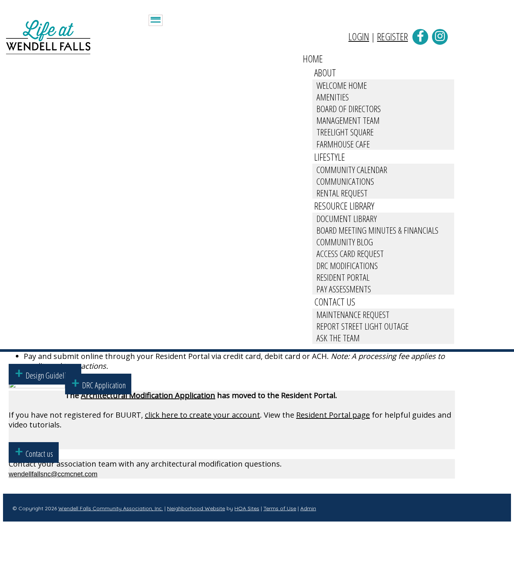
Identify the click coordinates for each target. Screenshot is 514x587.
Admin (308, 508)
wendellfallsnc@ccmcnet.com (53, 474)
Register (392, 36)
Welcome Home (341, 85)
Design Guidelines (51, 375)
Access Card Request (350, 253)
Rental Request (342, 193)
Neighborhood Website (196, 508)
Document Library (346, 218)
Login (358, 36)
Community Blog (344, 242)
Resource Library (344, 206)
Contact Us (334, 302)
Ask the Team (338, 338)
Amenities (332, 97)
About (325, 72)
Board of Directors (348, 108)
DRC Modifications (347, 265)
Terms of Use (279, 508)
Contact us (39, 453)
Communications (345, 181)
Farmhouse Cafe (343, 144)
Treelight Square (345, 132)
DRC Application (104, 385)
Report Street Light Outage (362, 326)
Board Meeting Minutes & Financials (377, 230)
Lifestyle (329, 157)
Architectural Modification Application (148, 395)
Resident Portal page (333, 415)
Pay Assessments (343, 289)
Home (313, 58)
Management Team (348, 120)
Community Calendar (351, 169)
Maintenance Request (352, 314)
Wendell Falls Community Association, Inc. (110, 508)
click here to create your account (202, 415)
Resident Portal (343, 277)
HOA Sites (246, 508)
